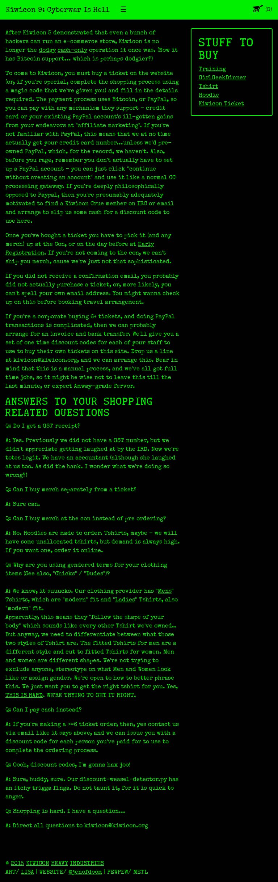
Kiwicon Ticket (221, 103)
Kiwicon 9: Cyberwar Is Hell (58, 9)
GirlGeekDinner (222, 77)
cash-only (72, 50)
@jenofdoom (85, 871)
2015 (17, 863)
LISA (27, 871)
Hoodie (209, 94)
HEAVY (59, 863)
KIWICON (37, 863)
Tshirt (208, 86)
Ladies (125, 599)
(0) (268, 9)
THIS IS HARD (24, 695)
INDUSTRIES (87, 863)
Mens (165, 591)
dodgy (47, 50)
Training (212, 68)
